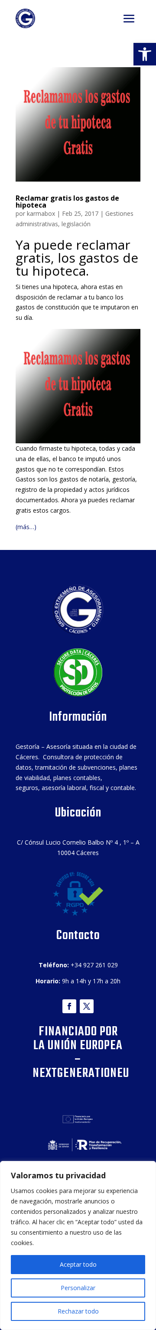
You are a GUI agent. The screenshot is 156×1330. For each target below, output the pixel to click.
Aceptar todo (78, 1264)
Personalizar (78, 1288)
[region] (78, 1245)
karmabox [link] (41, 213)
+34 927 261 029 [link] (94, 965)
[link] (144, 54)
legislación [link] (76, 224)
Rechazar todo (78, 1311)
